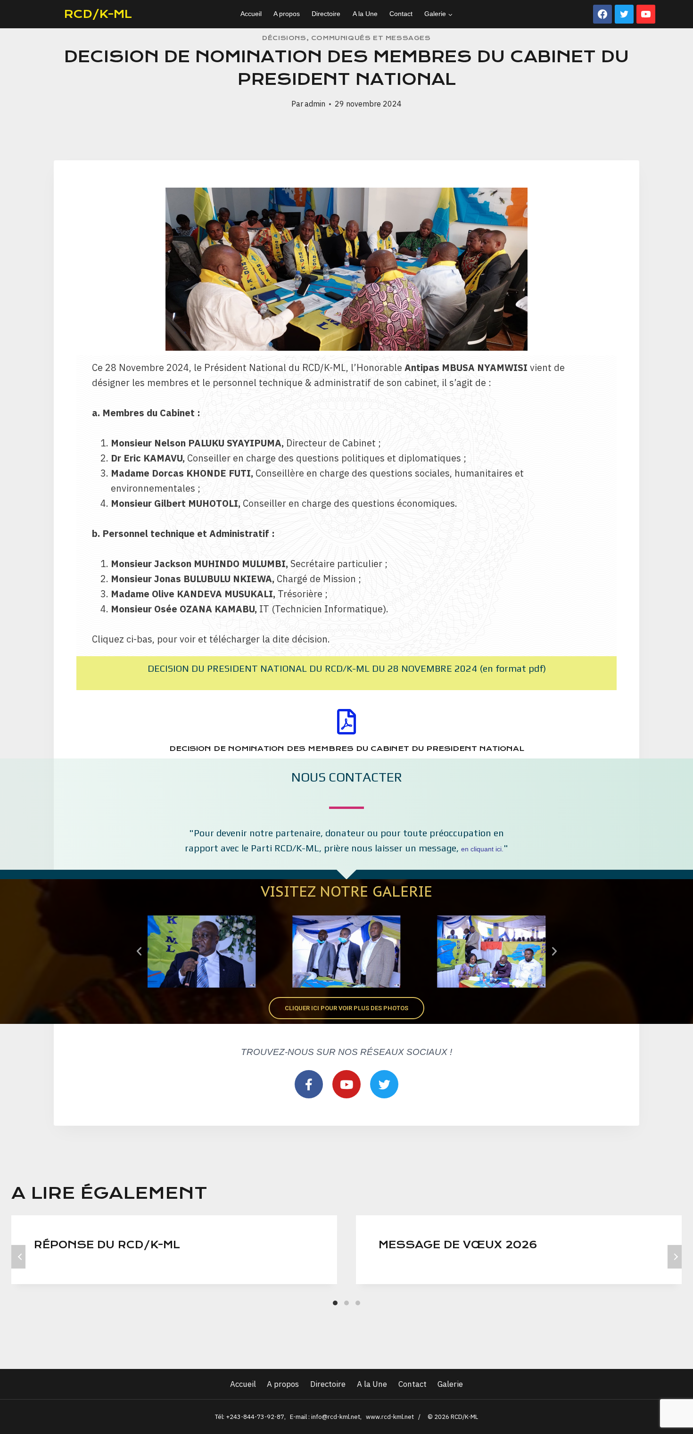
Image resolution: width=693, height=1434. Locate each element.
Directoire (326, 13)
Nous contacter (346, 776)
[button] (139, 951)
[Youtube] (346, 1084)
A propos (286, 13)
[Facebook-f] (309, 1084)
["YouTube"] (645, 14)
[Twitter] (384, 1084)
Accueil (251, 13)
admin (315, 103)
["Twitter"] (624, 14)
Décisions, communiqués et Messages (346, 37)
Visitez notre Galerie (346, 891)
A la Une (365, 13)
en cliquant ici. (482, 849)
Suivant (675, 1257)
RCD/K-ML (98, 14)
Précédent (18, 1257)
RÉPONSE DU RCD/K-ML (107, 1245)
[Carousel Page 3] (357, 1303)
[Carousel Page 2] (346, 1303)
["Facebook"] (602, 14)
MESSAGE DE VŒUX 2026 (458, 1245)
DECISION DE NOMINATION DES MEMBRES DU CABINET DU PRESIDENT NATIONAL (346, 748)
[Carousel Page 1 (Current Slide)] (335, 1303)
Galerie (450, 1384)
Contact (400, 13)
